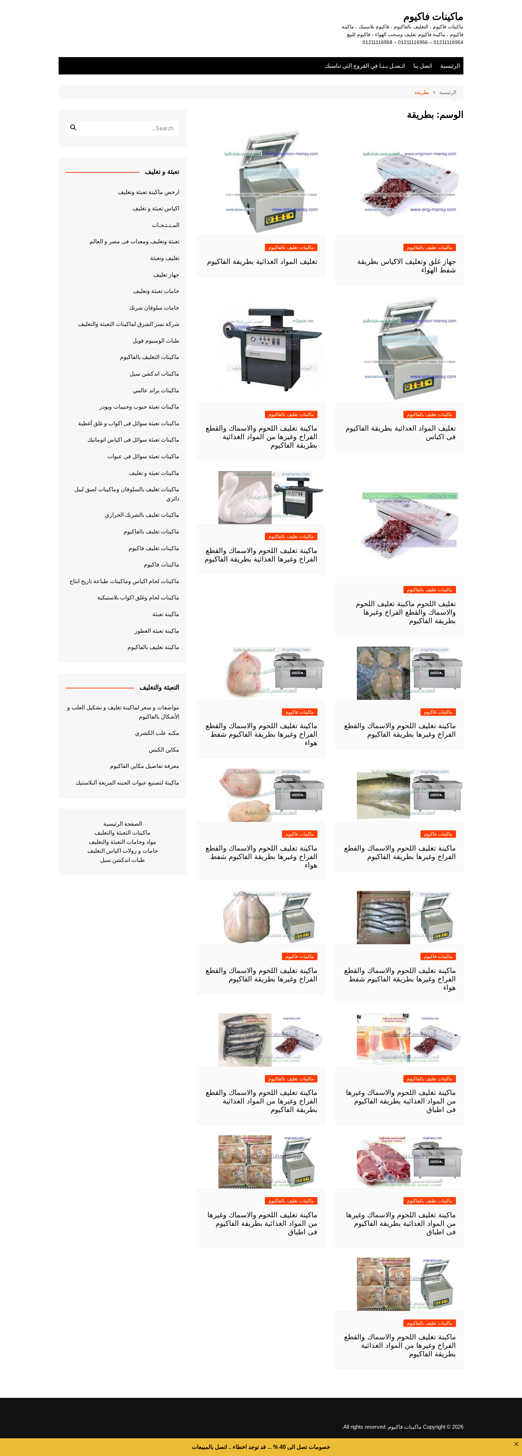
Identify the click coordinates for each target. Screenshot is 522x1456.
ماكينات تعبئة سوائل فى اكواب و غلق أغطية (128, 423)
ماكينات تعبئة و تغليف (154, 473)
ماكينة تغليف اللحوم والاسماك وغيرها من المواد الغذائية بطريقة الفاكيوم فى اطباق (401, 1101)
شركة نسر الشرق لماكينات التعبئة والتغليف (128, 324)
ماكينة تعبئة (165, 614)
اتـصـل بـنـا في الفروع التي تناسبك (365, 66)
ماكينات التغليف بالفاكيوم (149, 357)
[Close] (516, 1444)
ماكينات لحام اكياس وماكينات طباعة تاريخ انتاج (124, 581)
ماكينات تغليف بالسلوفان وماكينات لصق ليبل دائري (126, 494)
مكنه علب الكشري (157, 733)
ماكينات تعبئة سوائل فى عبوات (143, 456)
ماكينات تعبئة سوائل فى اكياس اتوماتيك (133, 440)
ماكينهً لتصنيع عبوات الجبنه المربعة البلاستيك (127, 783)
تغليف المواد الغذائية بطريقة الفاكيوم (262, 261)
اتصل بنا (422, 66)
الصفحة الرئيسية (122, 824)
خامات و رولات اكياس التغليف (122, 851)
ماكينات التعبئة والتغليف (122, 833)
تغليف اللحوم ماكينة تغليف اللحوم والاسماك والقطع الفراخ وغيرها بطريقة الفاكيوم (406, 612)
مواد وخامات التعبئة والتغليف (122, 842)
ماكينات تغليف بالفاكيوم (429, 247)
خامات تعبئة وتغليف (156, 291)
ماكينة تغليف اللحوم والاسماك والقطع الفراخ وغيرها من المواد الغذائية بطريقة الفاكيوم (261, 436)
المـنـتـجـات (165, 225)
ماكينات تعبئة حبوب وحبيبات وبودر (139, 407)
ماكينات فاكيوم (433, 16)
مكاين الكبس (164, 750)
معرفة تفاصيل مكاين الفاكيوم (144, 766)
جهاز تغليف (166, 275)
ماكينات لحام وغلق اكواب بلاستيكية (138, 597)
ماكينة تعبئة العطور (157, 631)
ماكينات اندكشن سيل (154, 374)
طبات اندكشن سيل (122, 860)
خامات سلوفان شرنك (154, 308)
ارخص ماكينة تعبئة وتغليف (148, 192)
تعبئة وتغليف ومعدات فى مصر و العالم (134, 241)
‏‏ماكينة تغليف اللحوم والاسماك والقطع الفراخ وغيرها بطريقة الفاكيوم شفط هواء (261, 734)
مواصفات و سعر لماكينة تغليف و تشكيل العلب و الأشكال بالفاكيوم (123, 712)
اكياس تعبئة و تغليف (155, 208)
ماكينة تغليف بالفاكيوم (153, 647)
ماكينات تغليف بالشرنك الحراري (142, 515)
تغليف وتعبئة (164, 258)
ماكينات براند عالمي (156, 390)
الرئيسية (450, 66)
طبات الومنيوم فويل (155, 341)
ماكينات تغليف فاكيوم (154, 548)
